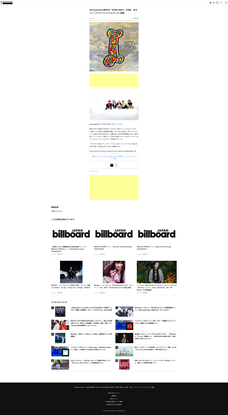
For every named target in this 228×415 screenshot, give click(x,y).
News (98, 387)
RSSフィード (114, 398)
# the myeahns (93, 171)
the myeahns (93, 124)
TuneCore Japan (79, 387)
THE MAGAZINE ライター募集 (114, 401)
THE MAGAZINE (90, 387)
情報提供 (114, 396)
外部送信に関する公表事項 (114, 404)
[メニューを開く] (226, 3)
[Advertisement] (114, 80)
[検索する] (221, 2)
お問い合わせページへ (114, 393)
